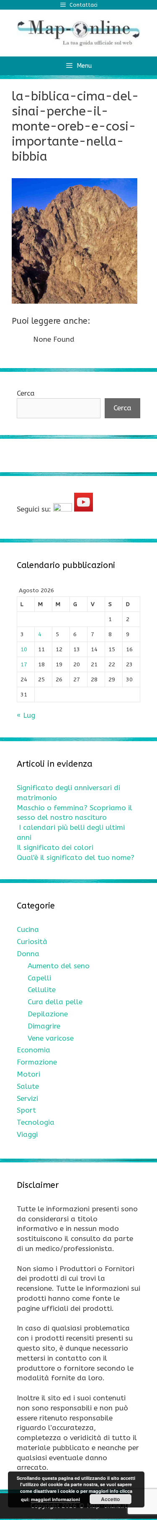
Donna (28, 953)
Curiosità (32, 941)
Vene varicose (51, 1038)
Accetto (110, 1499)
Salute (28, 1086)
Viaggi (27, 1134)
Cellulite (42, 989)
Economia (33, 1050)
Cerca (26, 393)
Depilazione (48, 1014)
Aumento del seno (59, 966)
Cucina (28, 929)
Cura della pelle (55, 1002)
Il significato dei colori (55, 847)
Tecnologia (35, 1122)
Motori (28, 1074)
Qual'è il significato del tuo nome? (75, 857)
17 (24, 664)
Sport (26, 1110)
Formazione (37, 1062)
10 (24, 649)
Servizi (27, 1098)
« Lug (26, 715)
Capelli (39, 978)
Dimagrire (44, 1026)
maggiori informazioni (55, 1499)
